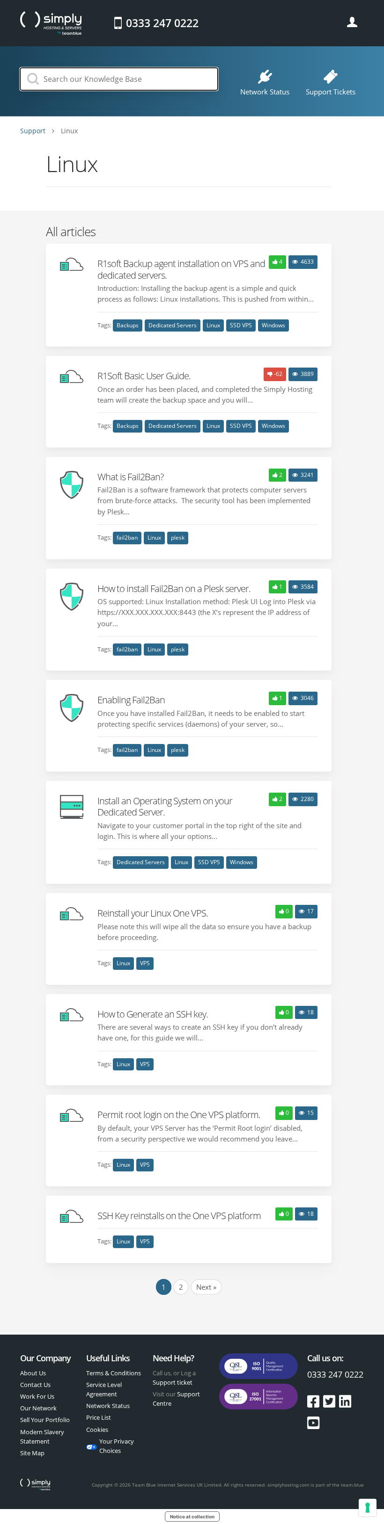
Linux (213, 325)
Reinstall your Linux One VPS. (152, 912)
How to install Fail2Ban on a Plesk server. (174, 588)
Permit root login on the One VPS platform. (178, 1114)
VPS (145, 963)
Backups (128, 325)
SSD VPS (241, 325)
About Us (33, 1373)
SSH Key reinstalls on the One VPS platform (179, 1215)
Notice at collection (192, 1516)
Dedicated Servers (172, 325)
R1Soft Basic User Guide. (144, 375)
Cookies (97, 1429)
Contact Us (35, 1384)
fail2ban (127, 538)
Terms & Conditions (113, 1373)
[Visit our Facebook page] (315, 1401)
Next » (206, 1287)
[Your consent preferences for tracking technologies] (368, 1508)
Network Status (108, 1405)
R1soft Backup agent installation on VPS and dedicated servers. (181, 269)
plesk (178, 538)
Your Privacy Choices (116, 1446)
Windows (273, 325)
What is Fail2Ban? (130, 476)
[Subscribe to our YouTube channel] (313, 1422)
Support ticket (172, 1382)
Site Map (32, 1453)
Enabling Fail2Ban (131, 699)
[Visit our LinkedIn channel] (345, 1401)
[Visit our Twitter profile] (331, 1401)
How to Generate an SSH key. (152, 1013)
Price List (98, 1417)
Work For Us (37, 1396)
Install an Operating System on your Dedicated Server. (164, 806)
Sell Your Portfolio (45, 1420)
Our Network (38, 1408)
